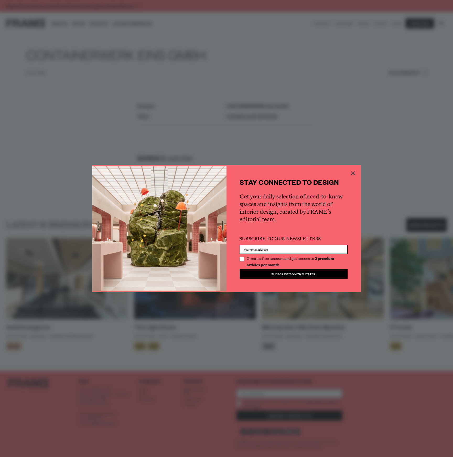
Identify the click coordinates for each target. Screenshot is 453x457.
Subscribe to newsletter (293, 273)
